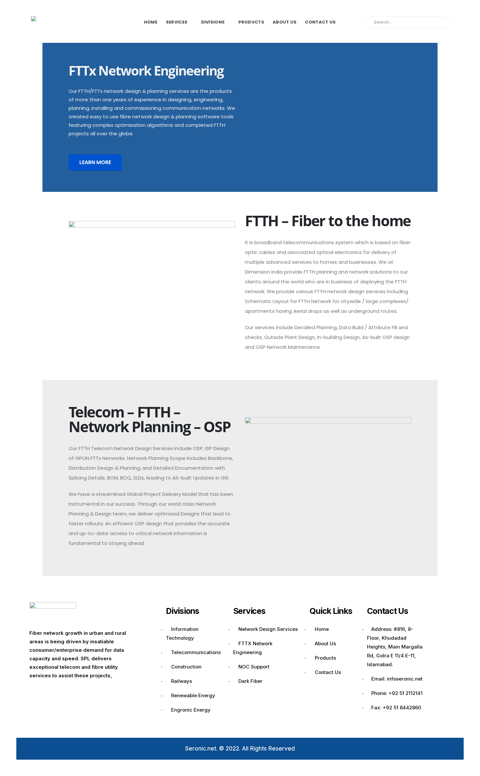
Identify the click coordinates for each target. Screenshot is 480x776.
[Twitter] (59, 691)
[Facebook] (37, 691)
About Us (284, 22)
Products (251, 22)
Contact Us (320, 22)
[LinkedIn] (102, 691)
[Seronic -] (57, 22)
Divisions (213, 22)
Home (150, 22)
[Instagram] (80, 691)
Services (176, 22)
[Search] (441, 22)
